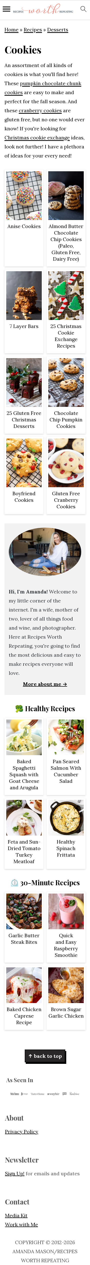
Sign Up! (14, 1173)
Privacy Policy (21, 1131)
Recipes (33, 29)
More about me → (45, 684)
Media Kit (16, 1215)
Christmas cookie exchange (37, 137)
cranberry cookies (40, 110)
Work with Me (21, 1224)
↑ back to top (45, 1056)
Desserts (57, 29)
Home (11, 29)
